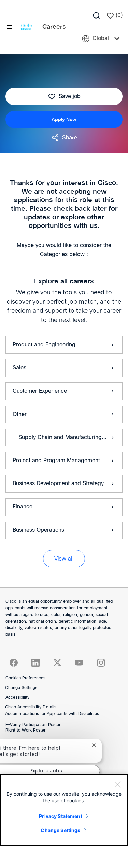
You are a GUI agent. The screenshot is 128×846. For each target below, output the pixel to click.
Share (69, 138)
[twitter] (57, 662)
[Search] (97, 16)
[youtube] (79, 662)
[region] (64, 810)
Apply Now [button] (64, 119)
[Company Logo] (25, 27)
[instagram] (101, 662)
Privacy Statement (60, 816)
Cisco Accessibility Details (30, 707)
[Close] (117, 784)
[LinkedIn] (35, 662)
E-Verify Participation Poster (32, 725)
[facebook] (13, 662)
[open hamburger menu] (9, 27)
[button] (64, 558)
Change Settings (21, 688)
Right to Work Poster (25, 730)
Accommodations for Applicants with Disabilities (52, 714)
